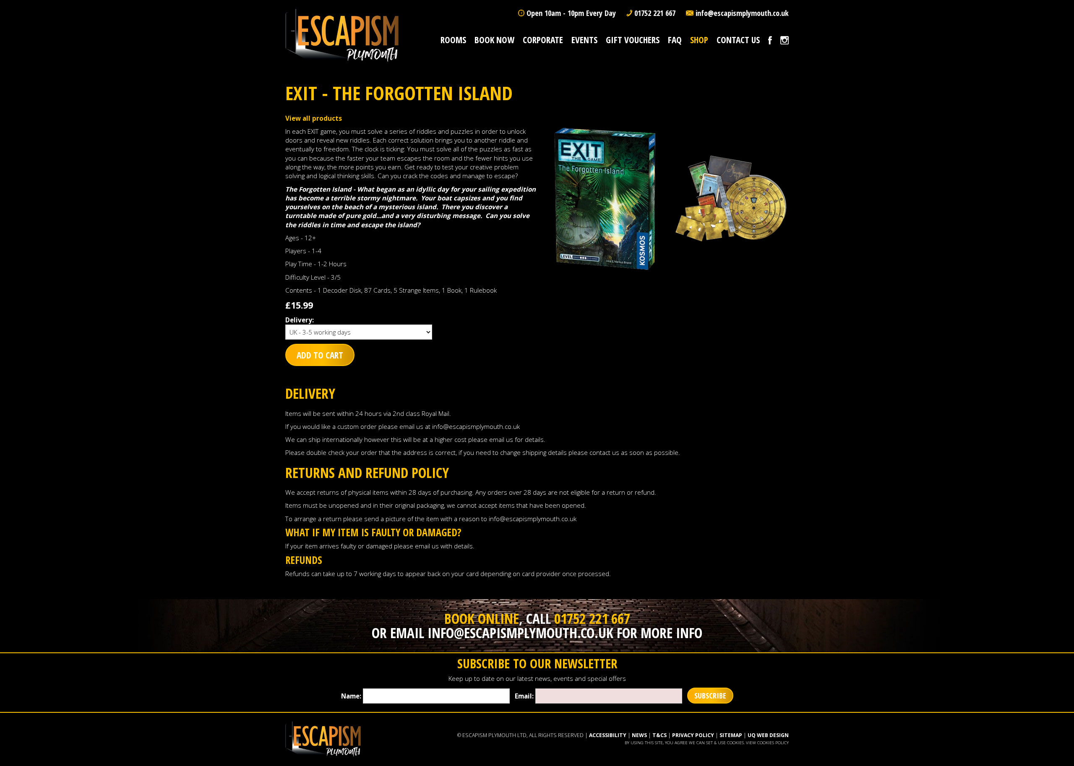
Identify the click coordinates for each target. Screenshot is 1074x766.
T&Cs (659, 735)
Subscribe (710, 696)
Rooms (453, 40)
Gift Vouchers (633, 40)
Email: (524, 696)
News (639, 735)
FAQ (675, 40)
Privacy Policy (693, 735)
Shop (699, 40)
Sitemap (730, 735)
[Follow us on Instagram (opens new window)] (784, 40)
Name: (351, 696)
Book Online (481, 618)
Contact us (738, 40)
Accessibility (607, 735)
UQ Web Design (768, 735)
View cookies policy (767, 742)
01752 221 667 (654, 13)
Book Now (494, 40)
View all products (313, 118)
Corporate (543, 40)
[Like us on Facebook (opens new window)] (770, 40)
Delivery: (299, 320)
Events (584, 40)
